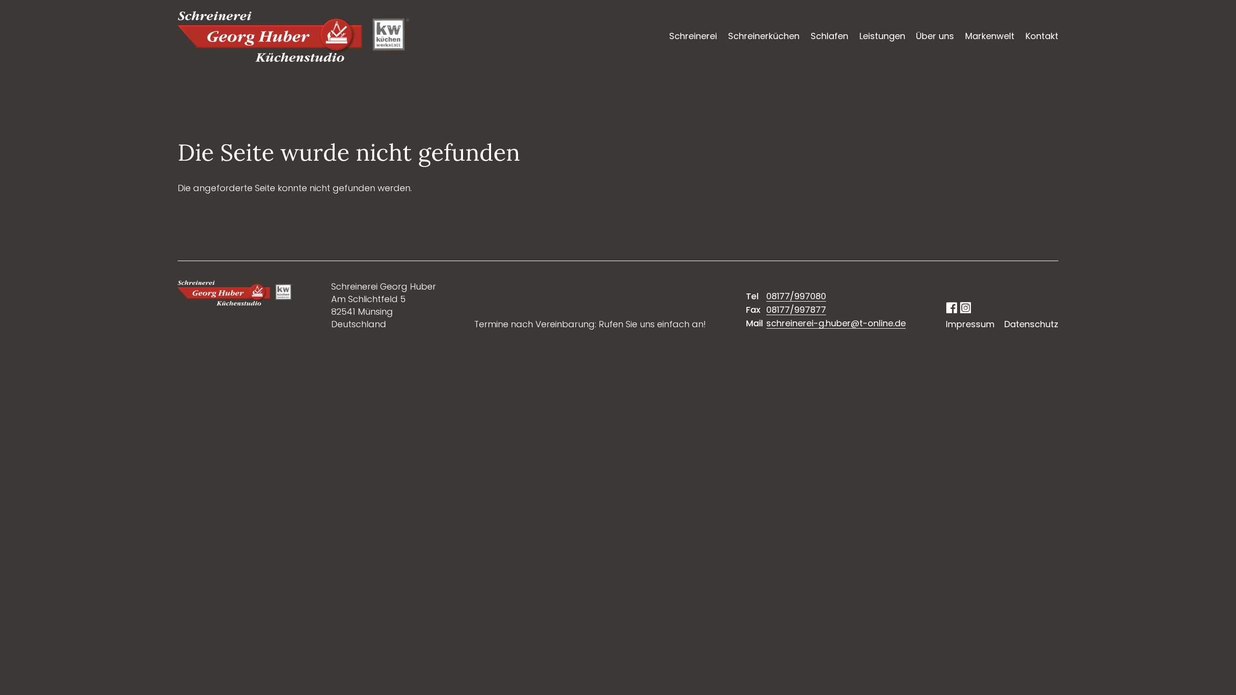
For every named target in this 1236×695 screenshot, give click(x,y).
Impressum (970, 324)
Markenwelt (989, 36)
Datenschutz (1031, 324)
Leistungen (882, 36)
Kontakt (1041, 36)
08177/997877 (796, 310)
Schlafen (829, 36)
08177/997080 (796, 296)
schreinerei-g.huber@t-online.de (836, 323)
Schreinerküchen (764, 36)
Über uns (935, 36)
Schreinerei (693, 36)
